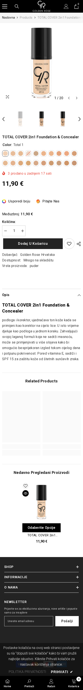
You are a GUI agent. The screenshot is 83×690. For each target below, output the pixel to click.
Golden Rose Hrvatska (37, 255)
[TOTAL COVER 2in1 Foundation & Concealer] (41, 502)
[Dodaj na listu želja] (69, 243)
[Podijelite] (77, 244)
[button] (69, 98)
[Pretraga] (16, 6)
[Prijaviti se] (66, 6)
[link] (21, 446)
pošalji (67, 621)
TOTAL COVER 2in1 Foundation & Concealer (41, 535)
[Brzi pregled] (25, 493)
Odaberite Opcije (41, 528)
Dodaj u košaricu (32, 244)
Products (26, 17)
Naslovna (8, 17)
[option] (41, 62)
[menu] (4, 6)
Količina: (9, 222)
